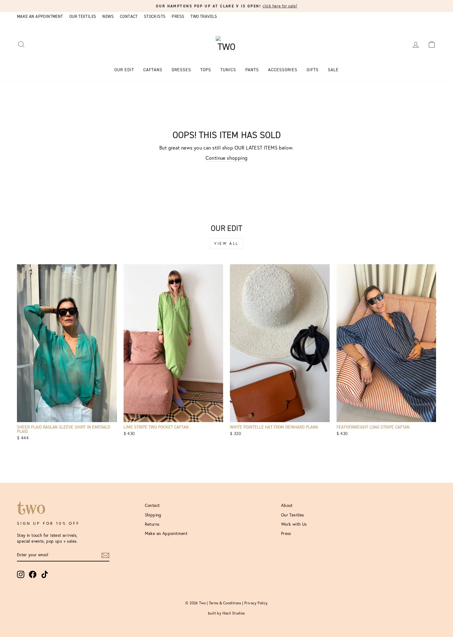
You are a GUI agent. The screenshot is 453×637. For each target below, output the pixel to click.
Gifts (313, 70)
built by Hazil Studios (226, 613)
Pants (252, 70)
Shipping (153, 515)
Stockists (155, 16)
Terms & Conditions (225, 603)
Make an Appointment (40, 16)
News (108, 16)
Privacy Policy (256, 603)
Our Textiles (82, 16)
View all (226, 243)
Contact (129, 16)
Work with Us (294, 524)
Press (178, 16)
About (287, 505)
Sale (333, 70)
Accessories (282, 70)
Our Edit (124, 70)
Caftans (152, 70)
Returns (152, 524)
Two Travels (203, 16)
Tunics (228, 70)
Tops (205, 70)
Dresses (181, 70)
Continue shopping (227, 157)
